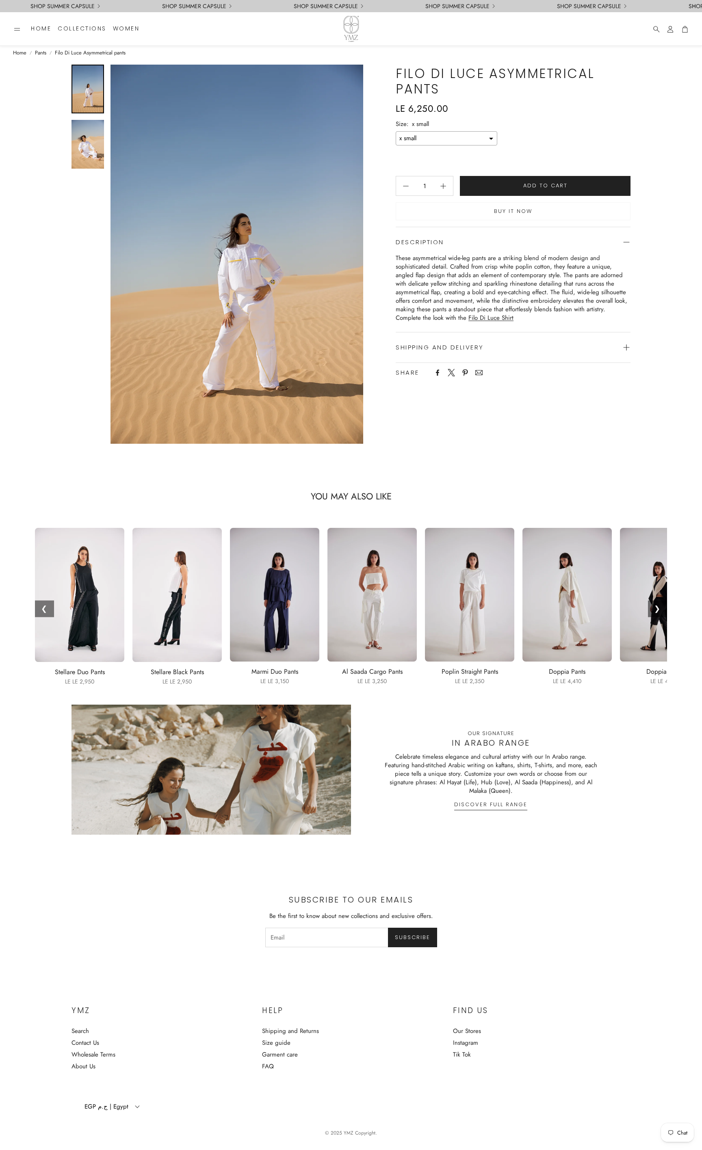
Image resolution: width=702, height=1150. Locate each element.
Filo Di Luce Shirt (491, 317)
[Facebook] (437, 372)
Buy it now (513, 211)
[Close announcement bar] (694, 6)
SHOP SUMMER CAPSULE (62, 6)
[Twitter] (451, 372)
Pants (40, 52)
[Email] (479, 372)
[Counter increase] (443, 186)
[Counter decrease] (406, 186)
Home (19, 52)
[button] (17, 29)
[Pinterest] (465, 372)
